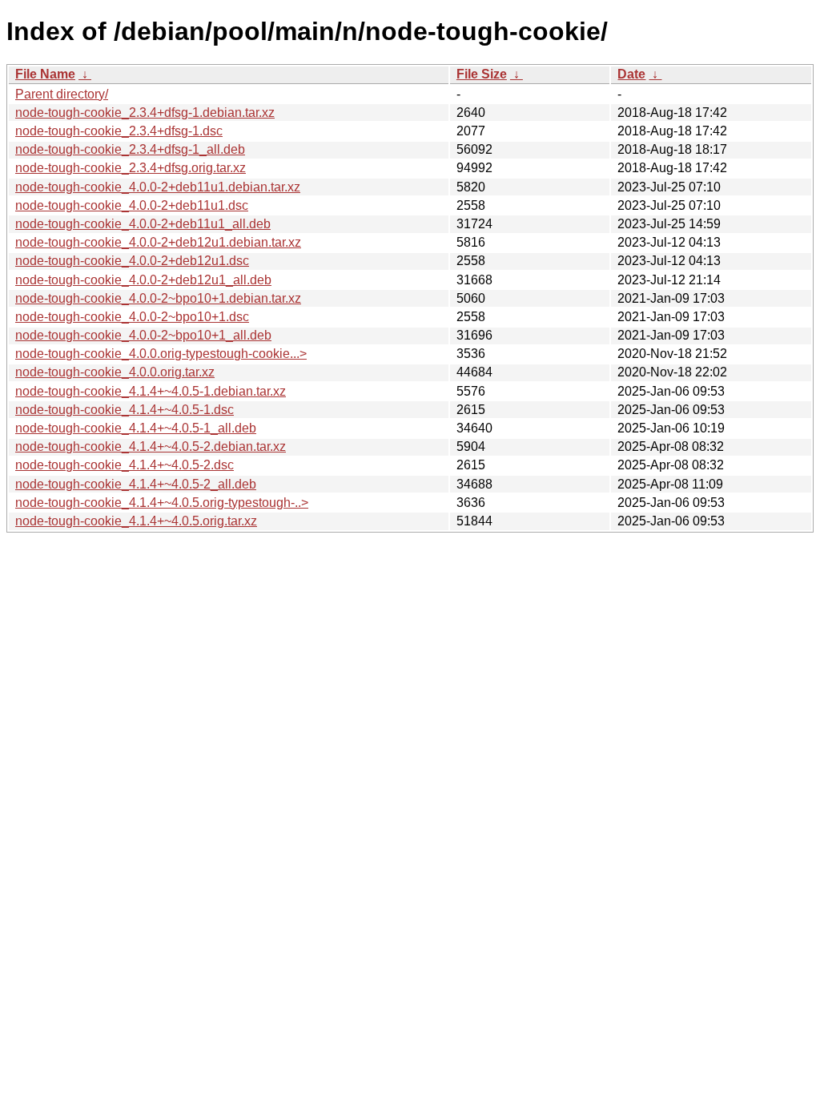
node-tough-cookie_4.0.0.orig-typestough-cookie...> (161, 353)
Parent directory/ (61, 94)
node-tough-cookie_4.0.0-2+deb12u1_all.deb (143, 280)
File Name (45, 74)
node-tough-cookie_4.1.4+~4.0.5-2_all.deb (135, 484)
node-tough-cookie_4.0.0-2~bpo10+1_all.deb (143, 335)
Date (631, 74)
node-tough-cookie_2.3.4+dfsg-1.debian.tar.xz (145, 112)
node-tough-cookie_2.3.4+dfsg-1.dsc (119, 131)
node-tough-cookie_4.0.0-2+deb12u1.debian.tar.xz (158, 242)
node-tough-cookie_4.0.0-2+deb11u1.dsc (131, 205)
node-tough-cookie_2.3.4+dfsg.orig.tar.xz (130, 168)
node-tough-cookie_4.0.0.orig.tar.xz (115, 372)
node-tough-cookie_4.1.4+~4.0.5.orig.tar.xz (136, 521)
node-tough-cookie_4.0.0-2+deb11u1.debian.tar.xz (157, 187)
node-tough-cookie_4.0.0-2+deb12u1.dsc (132, 260)
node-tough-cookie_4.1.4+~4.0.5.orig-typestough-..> (161, 502)
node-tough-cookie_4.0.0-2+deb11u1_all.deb (143, 224)
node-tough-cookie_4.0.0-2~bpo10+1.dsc (132, 317)
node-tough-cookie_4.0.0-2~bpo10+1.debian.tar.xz (158, 298)
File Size (481, 74)
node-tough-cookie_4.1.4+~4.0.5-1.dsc (124, 409)
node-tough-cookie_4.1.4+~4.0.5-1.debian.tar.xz (150, 391)
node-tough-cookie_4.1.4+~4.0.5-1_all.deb (135, 428)
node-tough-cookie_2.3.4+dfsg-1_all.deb (130, 149)
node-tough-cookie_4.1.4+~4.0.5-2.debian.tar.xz (150, 446)
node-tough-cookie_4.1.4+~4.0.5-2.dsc (124, 465)
